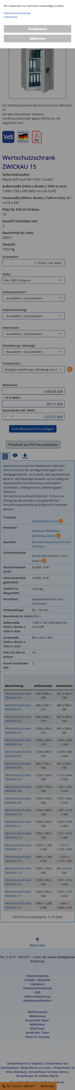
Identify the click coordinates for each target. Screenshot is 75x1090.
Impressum (10, 17)
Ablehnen (38, 38)
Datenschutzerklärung (17, 13)
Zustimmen (37, 29)
